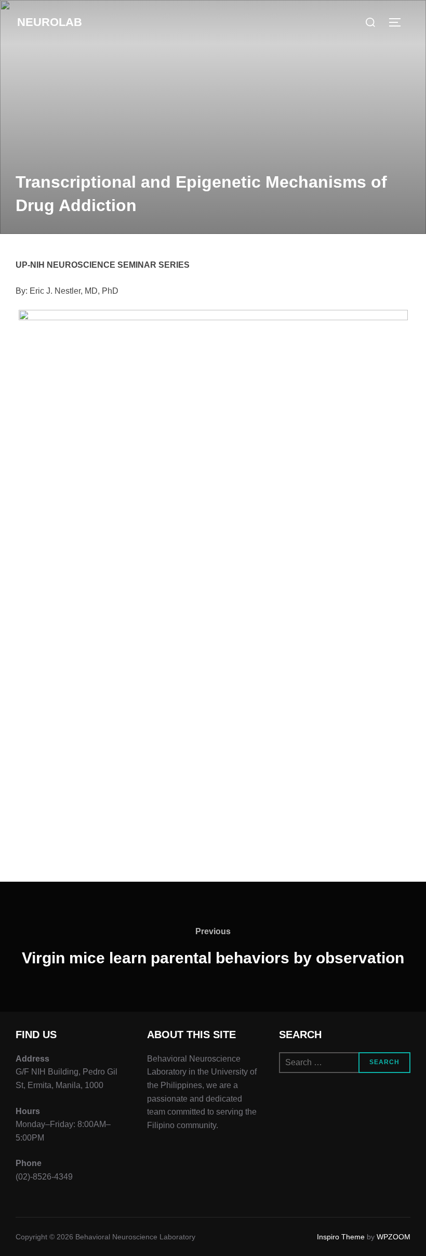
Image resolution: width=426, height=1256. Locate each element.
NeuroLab (49, 22)
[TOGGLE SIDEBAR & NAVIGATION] (398, 22)
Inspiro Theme (341, 1237)
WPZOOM (393, 1237)
